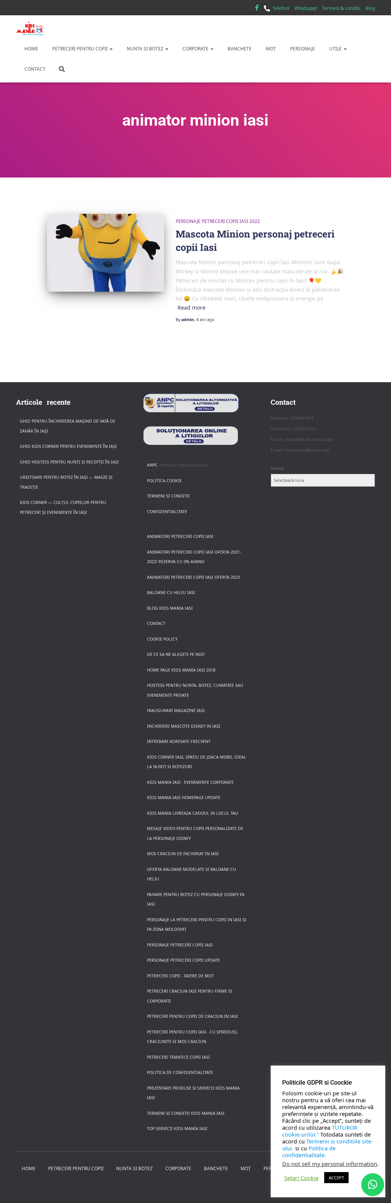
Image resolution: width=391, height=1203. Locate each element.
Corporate (195, 48)
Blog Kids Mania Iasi (170, 608)
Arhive (277, 468)
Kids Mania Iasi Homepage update (183, 797)
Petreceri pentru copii (80, 48)
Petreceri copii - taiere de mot (180, 976)
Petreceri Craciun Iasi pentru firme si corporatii (189, 996)
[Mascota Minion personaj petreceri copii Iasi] (105, 253)
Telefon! (281, 8)
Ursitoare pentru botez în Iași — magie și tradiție (66, 482)
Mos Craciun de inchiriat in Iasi (183, 853)
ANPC (152, 465)
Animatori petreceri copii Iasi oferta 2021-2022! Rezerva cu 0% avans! (194, 557)
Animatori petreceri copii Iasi (180, 536)
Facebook (257, 9)
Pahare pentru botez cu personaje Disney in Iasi (195, 899)
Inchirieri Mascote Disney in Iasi (183, 726)
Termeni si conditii (168, 496)
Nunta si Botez (145, 48)
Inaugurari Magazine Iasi (176, 710)
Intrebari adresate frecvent (178, 741)
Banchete (239, 48)
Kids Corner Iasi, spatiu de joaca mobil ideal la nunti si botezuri (196, 762)
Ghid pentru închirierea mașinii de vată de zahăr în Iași (67, 426)
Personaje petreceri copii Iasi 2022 (218, 221)
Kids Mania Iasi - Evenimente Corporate (190, 782)
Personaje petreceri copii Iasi (180, 945)
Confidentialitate (167, 511)
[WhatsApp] (372, 1184)
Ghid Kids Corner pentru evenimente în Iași (68, 446)
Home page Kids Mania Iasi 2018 (181, 670)
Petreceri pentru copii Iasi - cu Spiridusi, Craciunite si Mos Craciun (192, 1037)
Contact (34, 69)
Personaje (302, 48)
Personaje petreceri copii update (183, 960)
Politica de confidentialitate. (309, 1151)
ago (205, 319)
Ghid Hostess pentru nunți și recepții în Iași (69, 462)
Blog (370, 8)
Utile (335, 48)
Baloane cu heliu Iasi (171, 592)
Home (30, 48)
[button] (111, 48)
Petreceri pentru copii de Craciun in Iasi (192, 1016)
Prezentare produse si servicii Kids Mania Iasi (193, 1093)
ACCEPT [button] (336, 1177)
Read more (191, 307)
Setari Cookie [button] (301, 1177)
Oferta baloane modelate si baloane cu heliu (191, 874)
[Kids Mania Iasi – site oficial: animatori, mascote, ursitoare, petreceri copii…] (30, 28)
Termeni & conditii (341, 8)
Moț (270, 48)
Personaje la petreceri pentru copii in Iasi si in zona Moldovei (196, 924)
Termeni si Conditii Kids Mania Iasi (186, 1113)
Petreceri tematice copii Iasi (178, 1057)
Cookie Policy (162, 639)
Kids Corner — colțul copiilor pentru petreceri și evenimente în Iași (63, 507)
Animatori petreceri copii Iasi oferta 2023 (193, 577)
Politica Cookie (164, 480)
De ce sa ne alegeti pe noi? (176, 654)
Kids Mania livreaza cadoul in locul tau (192, 813)
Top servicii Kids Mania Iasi (177, 1128)
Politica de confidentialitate (180, 1072)
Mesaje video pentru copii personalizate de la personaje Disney (195, 833)
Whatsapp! (305, 8)
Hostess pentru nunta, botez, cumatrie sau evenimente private (195, 690)
